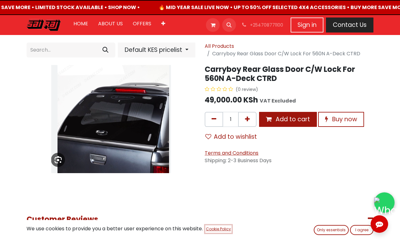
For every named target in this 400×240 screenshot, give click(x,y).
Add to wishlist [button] (235, 136)
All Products (219, 46)
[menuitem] (80, 25)
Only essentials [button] (331, 229)
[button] (229, 25)
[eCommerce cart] (213, 25)
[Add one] (247, 119)
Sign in (307, 25)
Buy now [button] (344, 119)
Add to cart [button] (292, 119)
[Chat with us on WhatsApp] (384, 202)
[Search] (105, 50)
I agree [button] (361, 229)
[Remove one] (214, 119)
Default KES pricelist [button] (154, 50)
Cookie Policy (218, 229)
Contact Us (350, 25)
